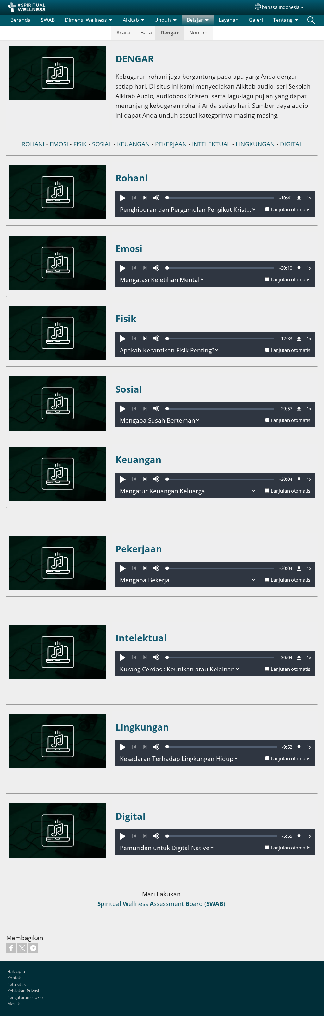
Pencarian (311, 20)
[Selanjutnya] (145, 198)
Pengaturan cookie (25, 997)
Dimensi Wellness (86, 19)
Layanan (229, 19)
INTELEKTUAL (211, 144)
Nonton (198, 32)
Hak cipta (16, 971)
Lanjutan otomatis (290, 209)
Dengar (169, 32)
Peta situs (16, 984)
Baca (146, 32)
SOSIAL (102, 144)
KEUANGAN (132, 144)
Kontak (14, 978)
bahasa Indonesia (281, 7)
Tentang (283, 19)
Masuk (13, 1004)
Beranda (20, 19)
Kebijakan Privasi (23, 991)
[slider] (220, 197)
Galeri (256, 19)
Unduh (162, 19)
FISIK (80, 144)
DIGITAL (291, 144)
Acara (123, 32)
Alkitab (131, 19)
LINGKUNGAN (255, 144)
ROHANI (33, 144)
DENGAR (134, 58)
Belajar (195, 19)
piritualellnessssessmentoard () (161, 903)
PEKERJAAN (171, 144)
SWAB (48, 19)
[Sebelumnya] (134, 198)
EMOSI (59, 144)
